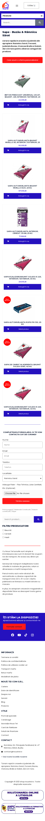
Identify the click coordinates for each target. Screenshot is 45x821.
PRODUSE (7, 16)
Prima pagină (7, 509)
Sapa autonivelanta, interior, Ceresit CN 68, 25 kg (22, 232)
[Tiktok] (26, 635)
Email (5, 451)
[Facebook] (13, 635)
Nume (5, 440)
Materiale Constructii (22, 509)
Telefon (6, 462)
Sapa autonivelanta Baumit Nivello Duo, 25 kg (22, 187)
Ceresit (8, 534)
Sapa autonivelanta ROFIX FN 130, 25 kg (22, 323)
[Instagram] (32, 635)
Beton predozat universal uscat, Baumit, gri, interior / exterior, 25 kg (22, 97)
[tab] (22, 16)
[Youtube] (19, 635)
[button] (17, 5)
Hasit (7, 537)
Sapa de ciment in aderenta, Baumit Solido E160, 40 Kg (22, 365)
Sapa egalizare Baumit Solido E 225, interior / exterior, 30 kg (22, 278)
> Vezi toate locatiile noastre (14, 756)
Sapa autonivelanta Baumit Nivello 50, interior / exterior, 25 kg (22, 142)
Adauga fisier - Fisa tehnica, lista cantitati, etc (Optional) (22, 486)
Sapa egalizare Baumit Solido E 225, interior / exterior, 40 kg (22, 408)
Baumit (8, 530)
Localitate (7, 473)
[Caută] (39, 22)
